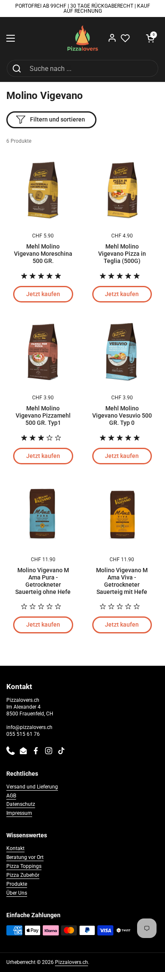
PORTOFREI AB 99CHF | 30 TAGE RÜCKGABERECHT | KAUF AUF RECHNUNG (82, 8)
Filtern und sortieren (57, 119)
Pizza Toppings (23, 866)
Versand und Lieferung (32, 787)
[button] (150, 38)
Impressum (19, 813)
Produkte (16, 884)
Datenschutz (20, 804)
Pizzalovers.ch (71, 962)
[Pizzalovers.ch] (82, 38)
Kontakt (15, 848)
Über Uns (16, 893)
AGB (11, 796)
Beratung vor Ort (25, 857)
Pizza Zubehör (22, 875)
